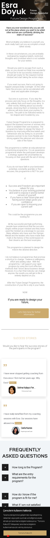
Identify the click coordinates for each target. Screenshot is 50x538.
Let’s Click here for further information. (29, 313)
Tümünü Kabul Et (25, 533)
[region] (25, 522)
